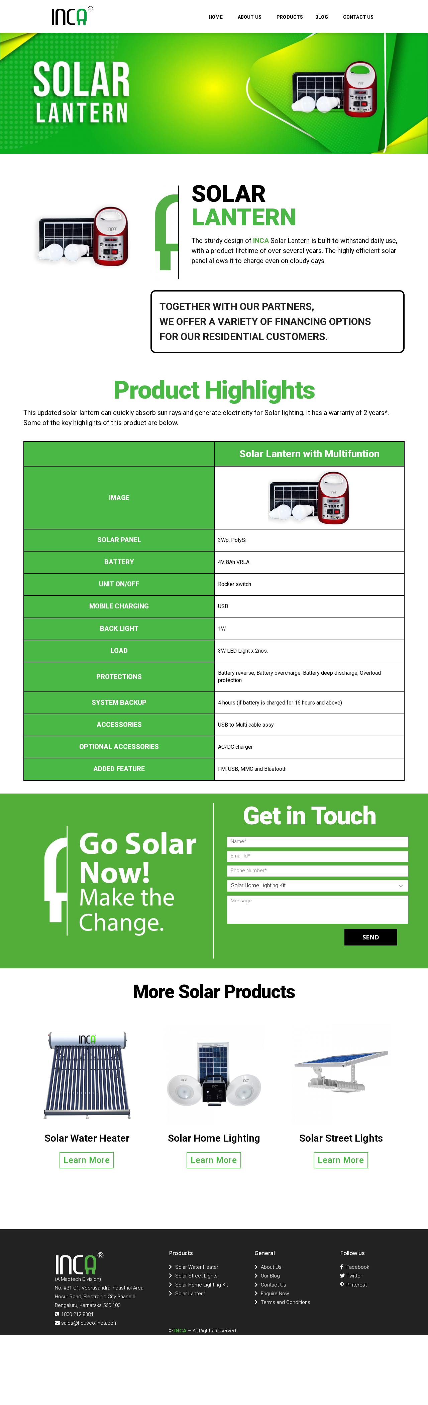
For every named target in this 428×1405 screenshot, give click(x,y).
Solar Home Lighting (214, 1138)
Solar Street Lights (341, 1138)
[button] (87, 1160)
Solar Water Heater (87, 1138)
